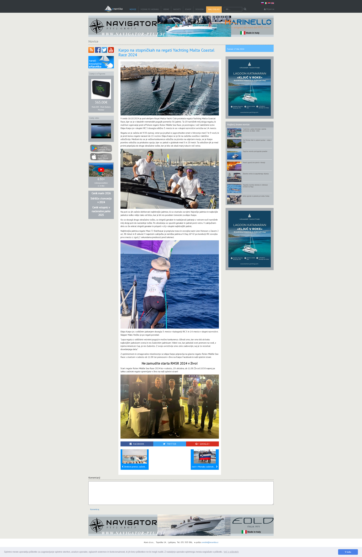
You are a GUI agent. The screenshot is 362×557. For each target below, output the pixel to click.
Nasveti (177, 9)
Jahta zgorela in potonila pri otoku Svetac (256, 196)
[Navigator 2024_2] (181, 525)
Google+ (205, 443)
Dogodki (200, 9)
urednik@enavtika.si (210, 542)
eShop (188, 9)
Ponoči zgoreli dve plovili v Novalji (254, 163)
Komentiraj (94, 509)
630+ (101, 179)
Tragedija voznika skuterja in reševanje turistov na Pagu (255, 186)
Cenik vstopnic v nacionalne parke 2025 (101, 211)
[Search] (245, 9)
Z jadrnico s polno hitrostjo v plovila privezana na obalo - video (254, 130)
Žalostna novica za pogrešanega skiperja (256, 174)
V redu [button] (348, 552)
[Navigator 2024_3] (181, 26)
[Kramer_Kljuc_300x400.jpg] (249, 87)
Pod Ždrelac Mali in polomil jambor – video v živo (257, 141)
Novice (133, 9)
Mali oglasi (214, 9)
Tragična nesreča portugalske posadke (255, 151)
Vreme (166, 9)
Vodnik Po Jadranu (150, 9)
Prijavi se (270, 9)
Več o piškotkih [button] (231, 552)
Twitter (171, 443)
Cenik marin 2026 (101, 193)
